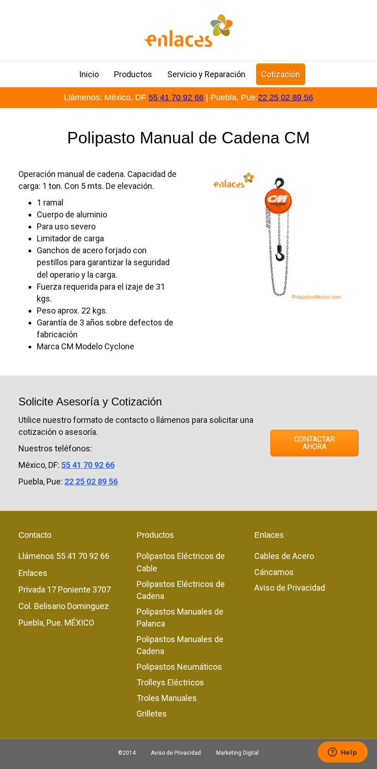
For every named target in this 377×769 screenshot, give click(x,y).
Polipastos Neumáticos (179, 667)
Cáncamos (274, 572)
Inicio (89, 74)
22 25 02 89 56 (285, 97)
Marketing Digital (237, 753)
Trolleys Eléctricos (170, 682)
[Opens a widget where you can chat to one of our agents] (342, 752)
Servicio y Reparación (206, 74)
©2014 (127, 753)
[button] (314, 443)
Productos (133, 74)
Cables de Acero (284, 556)
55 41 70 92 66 (176, 97)
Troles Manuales (167, 698)
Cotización (280, 74)
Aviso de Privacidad (289, 587)
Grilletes (152, 713)
